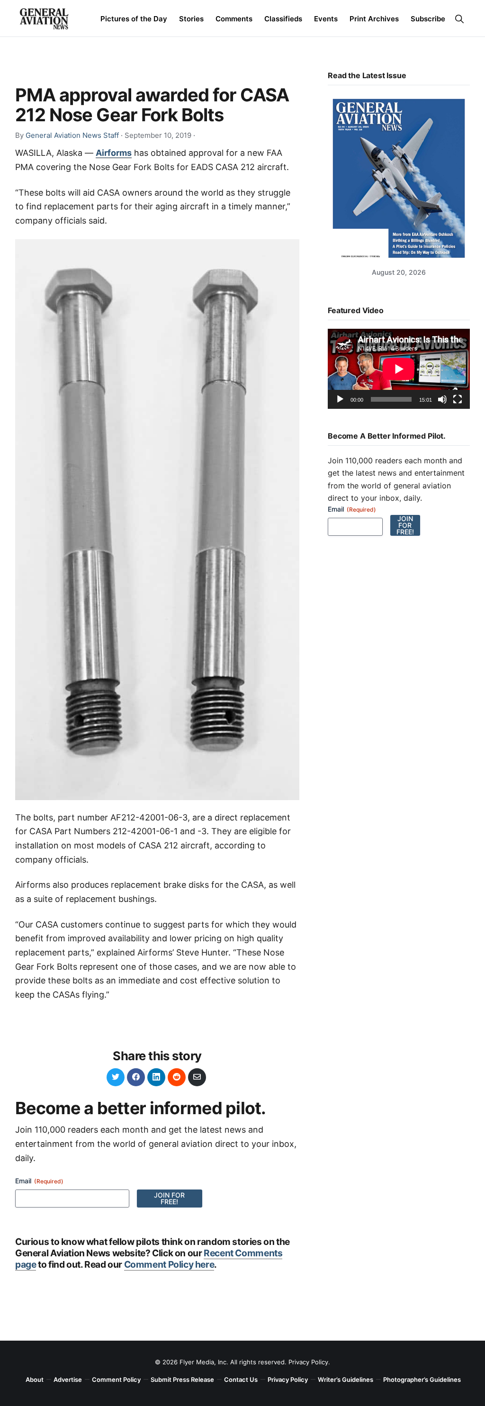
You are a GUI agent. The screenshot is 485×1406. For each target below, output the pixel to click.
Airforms (114, 153)
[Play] (340, 399)
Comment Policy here (169, 1264)
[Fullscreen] (457, 399)
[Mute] (442, 399)
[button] (459, 19)
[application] (399, 369)
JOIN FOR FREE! (169, 1198)
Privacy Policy (308, 1362)
